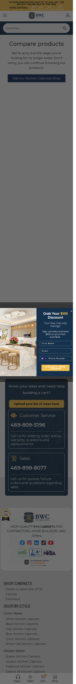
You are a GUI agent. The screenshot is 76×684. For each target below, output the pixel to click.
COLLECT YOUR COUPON (55, 367)
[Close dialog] (71, 311)
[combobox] (43, 358)
